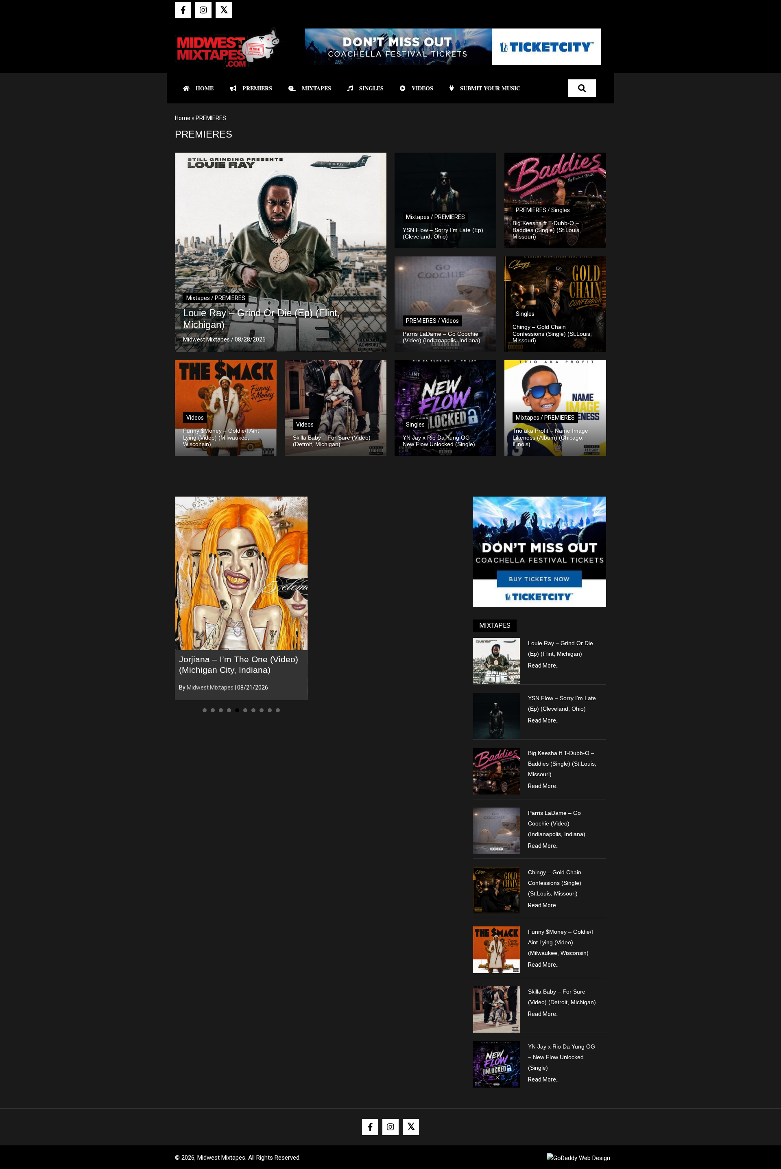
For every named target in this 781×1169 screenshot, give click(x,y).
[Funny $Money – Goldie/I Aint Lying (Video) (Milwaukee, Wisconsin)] (496, 949)
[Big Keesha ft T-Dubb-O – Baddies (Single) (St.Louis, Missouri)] (496, 770)
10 (278, 710)
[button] (183, 10)
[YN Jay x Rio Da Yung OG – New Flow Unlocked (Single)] (496, 1064)
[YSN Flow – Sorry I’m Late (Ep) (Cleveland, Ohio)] (496, 715)
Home (182, 118)
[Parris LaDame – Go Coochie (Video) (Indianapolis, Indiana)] (496, 830)
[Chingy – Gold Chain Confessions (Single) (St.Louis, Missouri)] (496, 890)
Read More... (544, 665)
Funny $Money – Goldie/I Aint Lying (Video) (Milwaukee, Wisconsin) (560, 942)
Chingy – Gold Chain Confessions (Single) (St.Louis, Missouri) (554, 883)
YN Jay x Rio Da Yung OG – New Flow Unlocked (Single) (561, 1057)
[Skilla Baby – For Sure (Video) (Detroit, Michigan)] (496, 1009)
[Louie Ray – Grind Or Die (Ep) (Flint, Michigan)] (496, 660)
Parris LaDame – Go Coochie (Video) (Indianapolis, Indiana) (556, 823)
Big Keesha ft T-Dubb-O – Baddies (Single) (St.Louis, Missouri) (562, 763)
